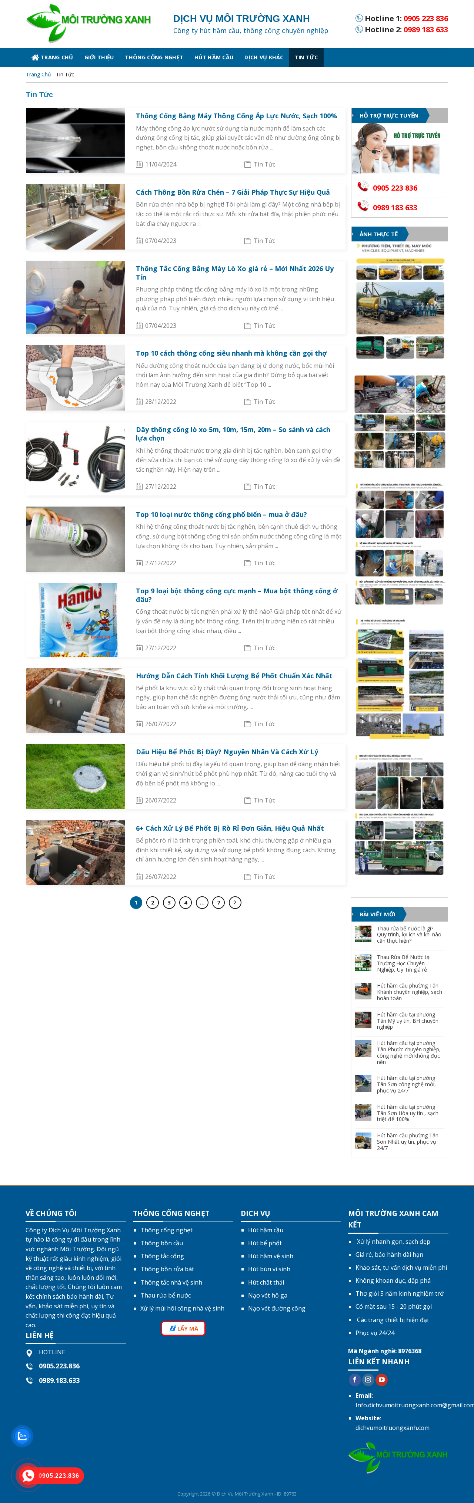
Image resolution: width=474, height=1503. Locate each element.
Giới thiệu (99, 57)
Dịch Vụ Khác (263, 57)
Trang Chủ (38, 74)
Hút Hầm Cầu (213, 57)
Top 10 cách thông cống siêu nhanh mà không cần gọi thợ (231, 353)
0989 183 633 (426, 29)
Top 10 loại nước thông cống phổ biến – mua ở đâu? (221, 514)
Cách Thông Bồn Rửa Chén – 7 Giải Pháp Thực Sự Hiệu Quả (233, 192)
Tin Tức (306, 57)
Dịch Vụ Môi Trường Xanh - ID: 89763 (257, 1493)
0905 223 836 (426, 18)
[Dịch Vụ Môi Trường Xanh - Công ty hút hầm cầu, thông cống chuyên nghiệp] (94, 24)
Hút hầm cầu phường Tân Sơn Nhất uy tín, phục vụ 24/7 (407, 1142)
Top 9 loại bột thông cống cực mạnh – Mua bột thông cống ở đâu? (236, 595)
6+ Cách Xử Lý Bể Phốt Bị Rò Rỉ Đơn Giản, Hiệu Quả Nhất (230, 828)
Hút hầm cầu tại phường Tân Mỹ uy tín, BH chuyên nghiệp (407, 1021)
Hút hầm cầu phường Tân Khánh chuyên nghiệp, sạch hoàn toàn (409, 992)
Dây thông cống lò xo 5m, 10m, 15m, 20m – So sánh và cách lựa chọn (233, 433)
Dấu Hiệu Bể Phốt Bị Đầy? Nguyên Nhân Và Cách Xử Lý (227, 751)
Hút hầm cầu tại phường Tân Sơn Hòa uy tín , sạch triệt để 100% (407, 1113)
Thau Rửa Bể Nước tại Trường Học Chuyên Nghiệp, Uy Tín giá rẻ (404, 963)
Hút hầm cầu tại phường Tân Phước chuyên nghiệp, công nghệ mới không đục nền (409, 1052)
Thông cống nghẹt (154, 57)
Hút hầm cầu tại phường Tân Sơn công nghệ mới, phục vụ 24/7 (406, 1084)
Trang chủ (57, 57)
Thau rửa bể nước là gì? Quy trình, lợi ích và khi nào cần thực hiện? (409, 935)
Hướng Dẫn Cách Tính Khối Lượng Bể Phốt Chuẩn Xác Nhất (234, 675)
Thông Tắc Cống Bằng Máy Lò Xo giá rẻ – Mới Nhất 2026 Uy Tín (235, 272)
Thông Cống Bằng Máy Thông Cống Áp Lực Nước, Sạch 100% (236, 115)
